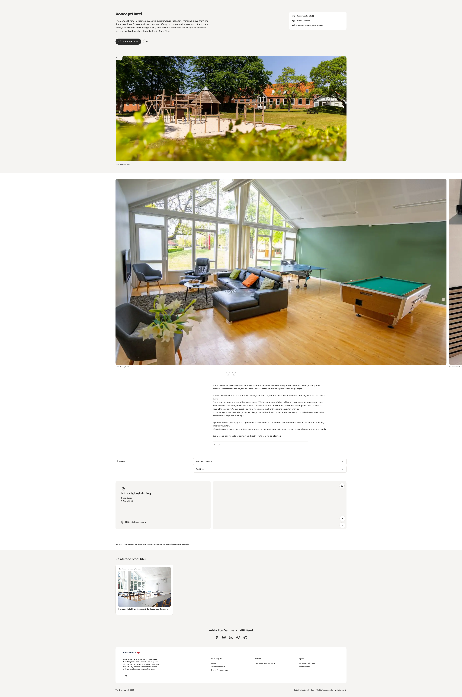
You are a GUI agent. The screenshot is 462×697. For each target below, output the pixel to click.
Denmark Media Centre (265, 663)
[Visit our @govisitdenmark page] (238, 637)
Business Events (218, 667)
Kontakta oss (304, 667)
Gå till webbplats (127, 41)
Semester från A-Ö (307, 663)
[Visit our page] (224, 637)
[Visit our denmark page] (217, 637)
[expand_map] (342, 485)
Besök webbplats (304, 16)
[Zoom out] (342, 525)
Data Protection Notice (304, 690)
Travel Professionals (219, 670)
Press (213, 663)
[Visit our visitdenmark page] (231, 637)
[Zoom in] (342, 518)
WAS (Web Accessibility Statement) (331, 690)
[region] (279, 505)
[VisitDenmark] (131, 652)
